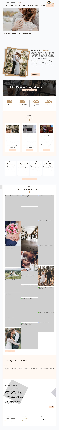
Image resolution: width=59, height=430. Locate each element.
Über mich (11, 5)
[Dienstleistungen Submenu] (21, 5)
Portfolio (24, 5)
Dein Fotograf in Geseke (23, 427)
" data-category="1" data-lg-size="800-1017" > (27, 74)
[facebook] (41, 419)
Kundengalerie (30, 5)
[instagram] (43, 419)
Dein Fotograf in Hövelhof (36, 427)
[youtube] (46, 419)
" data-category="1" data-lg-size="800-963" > (23, 87)
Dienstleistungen (17, 5)
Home (7, 5)
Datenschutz (37, 5)
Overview (29, 427)
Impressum (43, 5)
